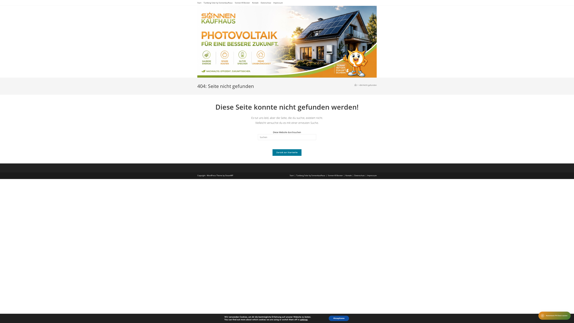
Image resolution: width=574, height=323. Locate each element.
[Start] (356, 85)
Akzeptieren (339, 318)
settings (304, 319)
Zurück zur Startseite (287, 152)
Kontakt (255, 2)
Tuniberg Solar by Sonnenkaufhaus (218, 2)
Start (199, 2)
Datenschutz (266, 2)
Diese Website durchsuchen (287, 132)
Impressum (278, 2)
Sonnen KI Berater (242, 2)
